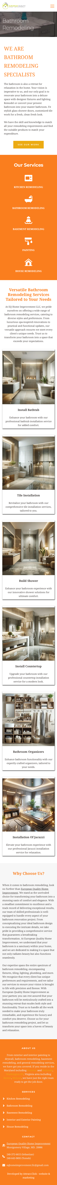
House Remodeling (17, 1126)
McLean (17, 1077)
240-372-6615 (14, 1154)
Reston (7, 1077)
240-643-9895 (14, 1158)
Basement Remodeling (19, 1112)
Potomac (32, 1070)
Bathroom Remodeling (19, 1105)
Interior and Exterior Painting (24, 1119)
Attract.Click (30, 1173)
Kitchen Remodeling (18, 1098)
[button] (52, 6)
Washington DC (15, 1074)
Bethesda (47, 1070)
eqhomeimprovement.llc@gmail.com (28, 1165)
